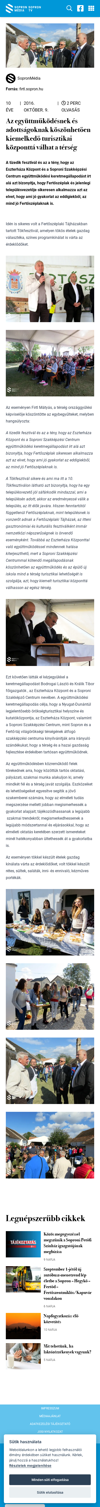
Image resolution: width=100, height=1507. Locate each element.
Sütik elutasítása (50, 1492)
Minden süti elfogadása (50, 1480)
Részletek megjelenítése (30, 1465)
